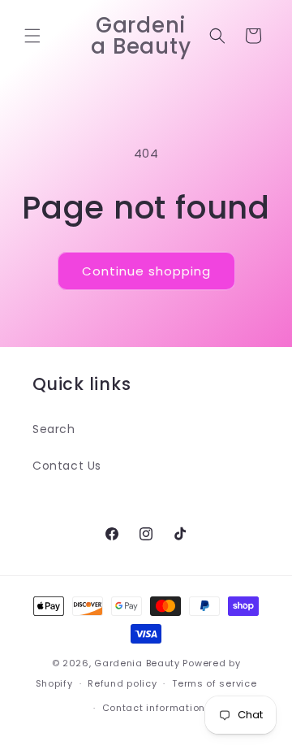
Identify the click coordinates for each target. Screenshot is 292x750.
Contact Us (66, 465)
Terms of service (214, 683)
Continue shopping (146, 271)
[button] (32, 36)
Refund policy (122, 683)
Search (53, 429)
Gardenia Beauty (138, 663)
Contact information (153, 707)
